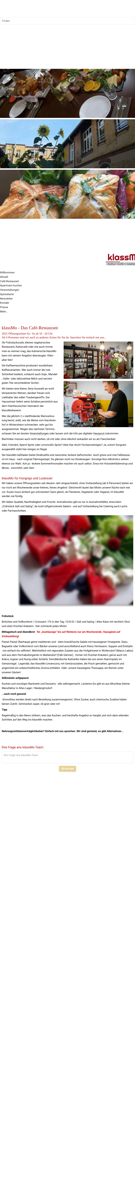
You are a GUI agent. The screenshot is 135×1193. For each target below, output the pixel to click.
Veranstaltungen (40, 433)
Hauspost (99, 433)
